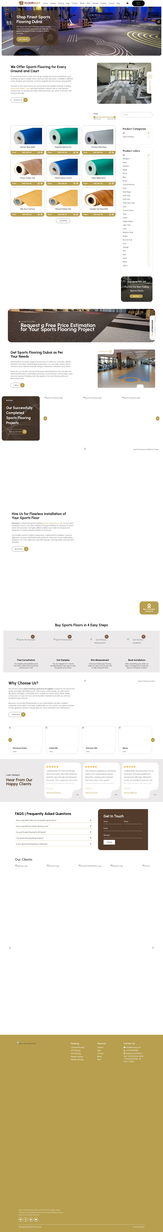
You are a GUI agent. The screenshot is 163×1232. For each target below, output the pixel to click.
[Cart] (127, 3)
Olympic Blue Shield (27, 147)
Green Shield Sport (98, 178)
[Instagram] (25, 1219)
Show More (50, 788)
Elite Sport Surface (27, 209)
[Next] (157, 418)
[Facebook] (20, 1219)
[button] (41, 152)
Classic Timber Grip (27, 178)
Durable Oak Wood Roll (99, 209)
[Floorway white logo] (32, 1125)
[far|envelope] (150, 77)
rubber (22, 88)
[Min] (94, 117)
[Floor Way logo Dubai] (29, 3)
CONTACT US (150, 86)
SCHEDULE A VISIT (104, 351)
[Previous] (45, 418)
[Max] (115, 117)
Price (95, 114)
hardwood (15, 88)
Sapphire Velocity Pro (63, 147)
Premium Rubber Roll (63, 209)
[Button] (38, 152)
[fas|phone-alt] (152, 334)
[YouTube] (36, 1219)
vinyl (27, 88)
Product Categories (134, 128)
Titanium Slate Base (98, 147)
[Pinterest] (31, 1219)
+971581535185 (152, 326)
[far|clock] (110, 351)
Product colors (131, 150)
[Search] (149, 114)
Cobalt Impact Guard (63, 178)
